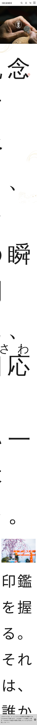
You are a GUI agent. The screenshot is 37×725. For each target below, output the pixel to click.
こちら (8, 722)
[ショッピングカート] (30, 2)
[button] (21, 2)
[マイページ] (26, 2)
